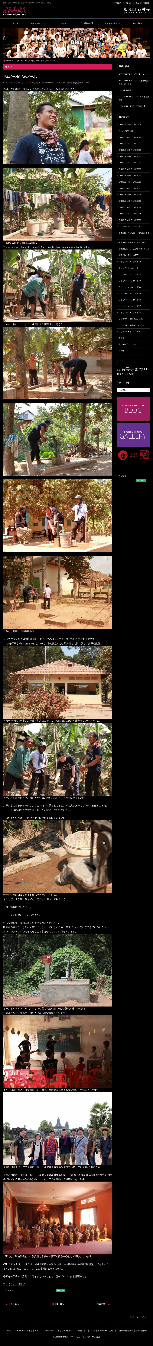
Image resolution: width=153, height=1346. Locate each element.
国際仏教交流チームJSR (78, 82)
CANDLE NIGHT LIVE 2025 (130, 125)
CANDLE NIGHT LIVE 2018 (130, 169)
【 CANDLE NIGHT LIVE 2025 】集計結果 (134, 98)
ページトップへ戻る (138, 1317)
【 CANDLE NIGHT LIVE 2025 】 (132, 106)
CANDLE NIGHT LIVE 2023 (130, 144)
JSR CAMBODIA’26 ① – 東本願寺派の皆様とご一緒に (134, 82)
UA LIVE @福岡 (125, 90)
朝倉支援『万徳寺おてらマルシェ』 (133, 242)
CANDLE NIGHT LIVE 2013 (130, 201)
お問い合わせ (141, 1331)
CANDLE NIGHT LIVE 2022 (130, 150)
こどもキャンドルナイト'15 (130, 287)
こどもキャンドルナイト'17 (130, 274)
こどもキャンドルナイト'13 (130, 300)
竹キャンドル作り (126, 374)
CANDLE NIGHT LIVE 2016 (130, 182)
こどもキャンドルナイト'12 (130, 306)
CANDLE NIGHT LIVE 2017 (130, 175)
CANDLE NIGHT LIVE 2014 (130, 195)
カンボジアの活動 (28, 61)
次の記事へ (103, 1304)
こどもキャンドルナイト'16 (130, 281)
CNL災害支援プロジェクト (129, 226)
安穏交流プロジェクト (128, 344)
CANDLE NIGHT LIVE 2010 (130, 220)
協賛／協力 (137, 23)
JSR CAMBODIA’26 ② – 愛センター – (134, 74)
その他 (121, 351)
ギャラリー (102, 1331)
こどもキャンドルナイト (113, 23)
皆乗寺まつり (134, 369)
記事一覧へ (58, 1304)
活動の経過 (88, 23)
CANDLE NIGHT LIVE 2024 (130, 137)
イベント (64, 23)
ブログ (118, 3)
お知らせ (128, 3)
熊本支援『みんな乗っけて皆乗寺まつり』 (134, 234)
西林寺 (121, 338)
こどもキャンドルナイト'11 (130, 313)
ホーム (9, 61)
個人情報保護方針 (142, 3)
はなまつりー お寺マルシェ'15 (131, 319)
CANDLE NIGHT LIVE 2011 (130, 214)
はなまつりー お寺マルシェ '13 (131, 332)
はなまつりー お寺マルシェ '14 (131, 325)
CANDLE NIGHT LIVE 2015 (52, 82)
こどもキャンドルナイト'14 (130, 293)
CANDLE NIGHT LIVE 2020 (130, 156)
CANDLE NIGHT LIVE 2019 (130, 163)
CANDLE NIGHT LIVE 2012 (130, 207)
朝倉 (118, 370)
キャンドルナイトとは (40, 23)
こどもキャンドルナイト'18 (130, 262)
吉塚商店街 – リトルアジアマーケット (134, 249)
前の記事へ (12, 1304)
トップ (15, 23)
